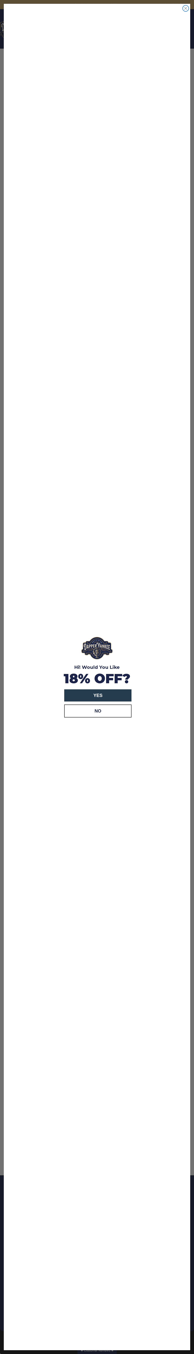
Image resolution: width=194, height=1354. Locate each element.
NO (98, 710)
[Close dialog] (186, 8)
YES (97, 695)
